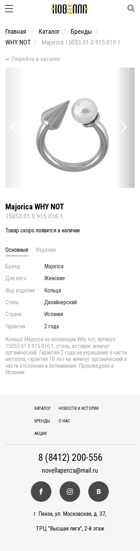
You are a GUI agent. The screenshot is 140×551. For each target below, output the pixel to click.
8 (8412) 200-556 (70, 457)
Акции (40, 433)
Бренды (81, 31)
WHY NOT (18, 42)
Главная (16, 31)
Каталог (49, 31)
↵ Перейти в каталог (33, 59)
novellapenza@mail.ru (70, 470)
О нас (64, 420)
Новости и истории (79, 408)
